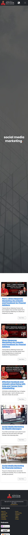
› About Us (3, 511)
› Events (16, 511)
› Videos (16, 516)
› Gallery (16, 517)
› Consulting (3, 519)
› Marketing (3, 514)
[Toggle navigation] (25, 2)
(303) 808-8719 (14, 504)
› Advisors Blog (18, 513)
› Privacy (17, 519)
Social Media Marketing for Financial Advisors (13, 466)
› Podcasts (17, 514)
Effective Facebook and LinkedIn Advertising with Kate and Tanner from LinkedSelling (13, 385)
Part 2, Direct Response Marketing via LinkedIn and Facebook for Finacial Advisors (14, 301)
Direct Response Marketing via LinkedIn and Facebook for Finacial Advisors (14, 343)
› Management (4, 516)
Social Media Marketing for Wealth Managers (13, 427)
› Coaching (3, 517)
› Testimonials (4, 513)
